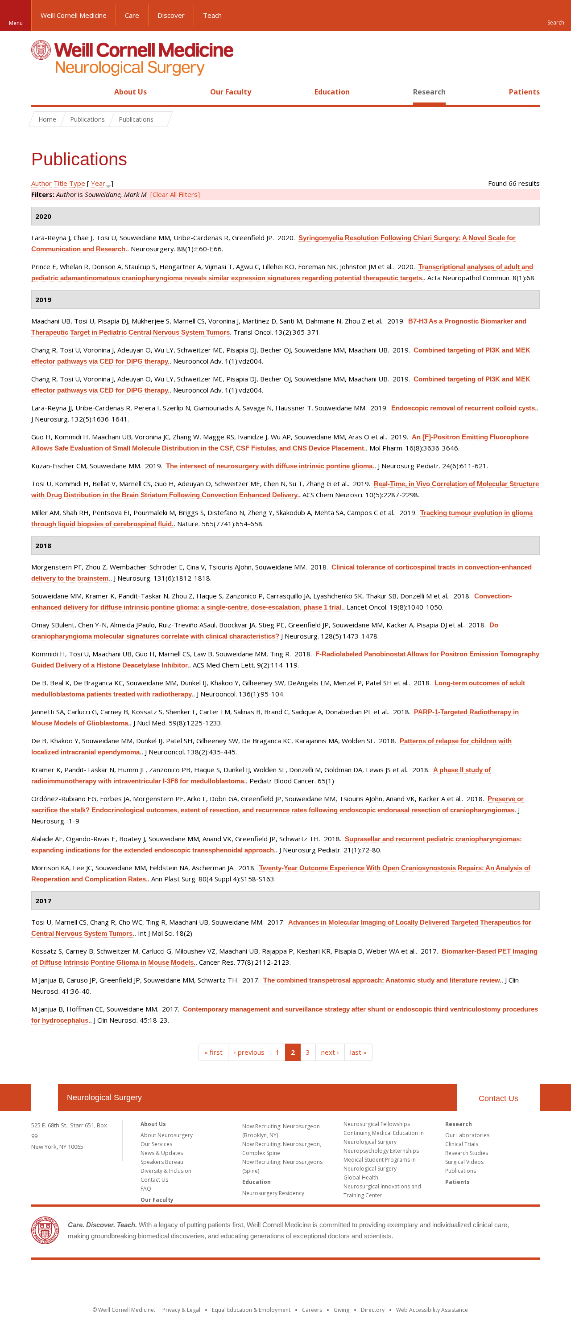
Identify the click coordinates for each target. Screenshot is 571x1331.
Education (332, 92)
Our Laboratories (467, 1135)
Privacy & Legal (181, 1310)
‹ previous (249, 1052)
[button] (555, 15)
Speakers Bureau (162, 1162)
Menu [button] (16, 23)
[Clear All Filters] (175, 194)
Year (98, 183)
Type (77, 183)
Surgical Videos (464, 1162)
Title (60, 183)
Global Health (360, 1177)
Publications (460, 1171)
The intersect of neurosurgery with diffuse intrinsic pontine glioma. (270, 466)
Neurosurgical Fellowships (376, 1124)
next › (330, 1052)
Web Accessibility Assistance (432, 1310)
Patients (524, 92)
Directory (373, 1310)
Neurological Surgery (104, 1097)
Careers (312, 1310)
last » (358, 1052)
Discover (171, 15)
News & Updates (162, 1153)
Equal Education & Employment (251, 1310)
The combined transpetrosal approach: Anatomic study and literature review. (382, 980)
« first (213, 1052)
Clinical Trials (461, 1144)
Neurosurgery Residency (273, 1193)
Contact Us (498, 1098)
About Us (130, 92)
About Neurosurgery (167, 1135)
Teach (212, 15)
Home (41, 91)
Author (41, 183)
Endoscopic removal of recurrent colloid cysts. (464, 408)
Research (429, 92)
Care (132, 15)
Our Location (44, 1097)
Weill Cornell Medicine (74, 15)
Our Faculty (230, 92)
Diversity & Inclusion (166, 1171)
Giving (341, 1310)
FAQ (146, 1188)
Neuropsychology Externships (381, 1151)
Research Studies (466, 1153)
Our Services (156, 1144)
